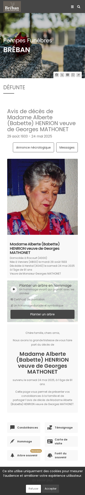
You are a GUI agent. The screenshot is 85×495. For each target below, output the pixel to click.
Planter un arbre (42, 314)
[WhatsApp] (73, 75)
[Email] (67, 75)
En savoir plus (42, 480)
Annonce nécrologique (33, 147)
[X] (62, 75)
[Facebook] (56, 75)
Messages (67, 147)
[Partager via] (78, 75)
